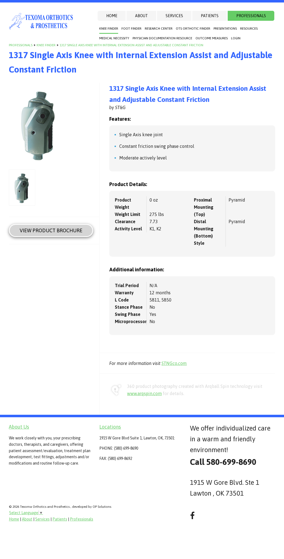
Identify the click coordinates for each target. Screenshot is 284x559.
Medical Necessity (114, 38)
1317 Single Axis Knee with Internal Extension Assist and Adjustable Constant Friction (131, 45)
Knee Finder (108, 28)
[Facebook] (192, 515)
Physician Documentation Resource (162, 38)
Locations (110, 427)
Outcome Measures (212, 38)
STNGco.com (174, 363)
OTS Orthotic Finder (193, 28)
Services (174, 16)
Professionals (251, 16)
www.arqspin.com (144, 393)
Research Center (159, 28)
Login (235, 38)
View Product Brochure (51, 230)
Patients (210, 16)
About (141, 16)
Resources (249, 28)
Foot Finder (131, 28)
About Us (19, 427)
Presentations (225, 28)
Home (111, 16)
